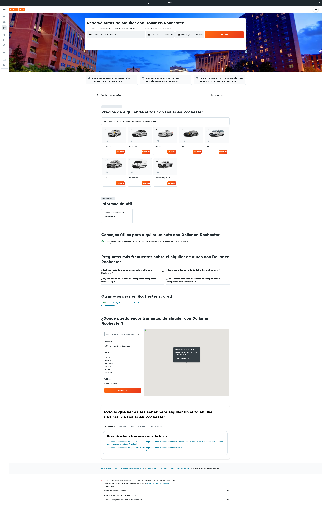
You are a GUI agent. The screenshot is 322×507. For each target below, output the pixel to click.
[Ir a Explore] (4, 34)
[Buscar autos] (4, 27)
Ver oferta (120, 152)
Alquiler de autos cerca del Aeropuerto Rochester (165, 441)
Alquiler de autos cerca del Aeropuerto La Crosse (204, 441)
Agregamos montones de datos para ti (120, 495)
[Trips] (4, 52)
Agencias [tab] (123, 426)
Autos (116, 469)
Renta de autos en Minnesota (157, 469)
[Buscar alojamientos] (4, 22)
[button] (319, 3)
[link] (122, 390)
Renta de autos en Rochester (180, 469)
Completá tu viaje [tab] (138, 426)
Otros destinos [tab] (156, 426)
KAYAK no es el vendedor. (115, 490)
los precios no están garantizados (157, 483)
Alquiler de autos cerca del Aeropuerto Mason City (164, 448)
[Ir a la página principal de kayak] (17, 9)
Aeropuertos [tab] (110, 426)
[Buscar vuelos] (4, 17)
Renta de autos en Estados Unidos (132, 469)
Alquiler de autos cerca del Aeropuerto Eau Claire (126, 447)
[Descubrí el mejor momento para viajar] (4, 45)
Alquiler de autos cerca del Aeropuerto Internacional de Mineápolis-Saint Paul (122, 442)
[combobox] (99, 28)
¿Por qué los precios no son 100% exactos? (123, 499)
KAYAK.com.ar (106, 469)
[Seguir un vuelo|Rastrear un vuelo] (4, 40)
